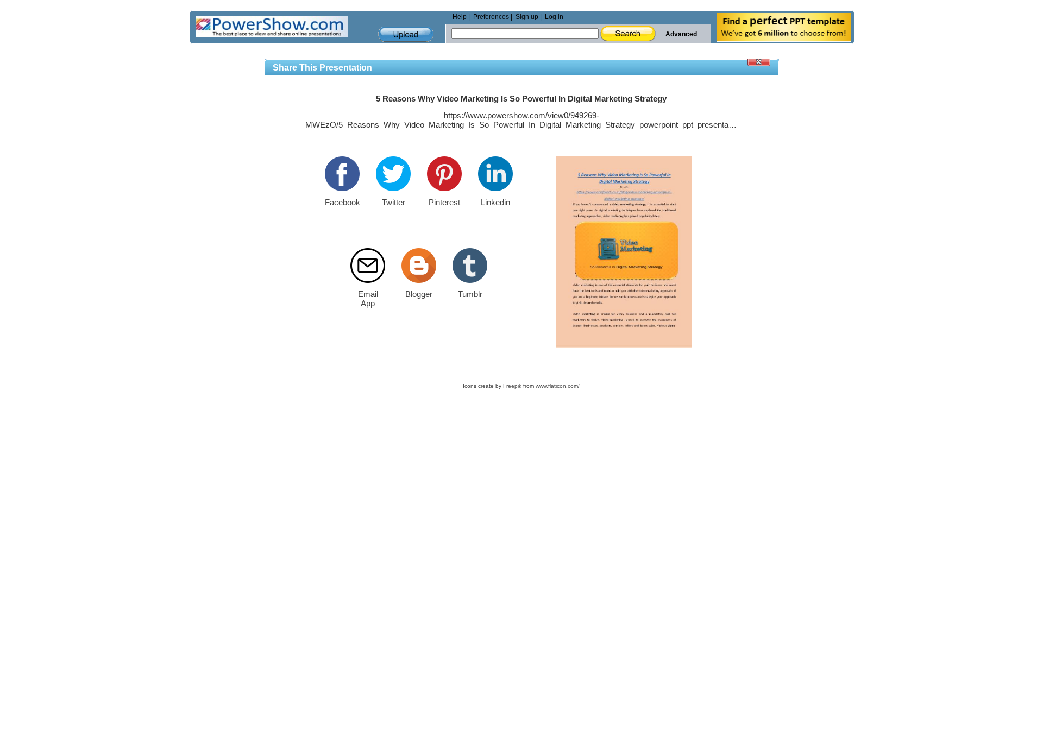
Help (460, 17)
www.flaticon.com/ (558, 386)
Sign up (527, 17)
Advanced (681, 34)
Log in (554, 17)
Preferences (491, 17)
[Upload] (405, 34)
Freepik (512, 386)
